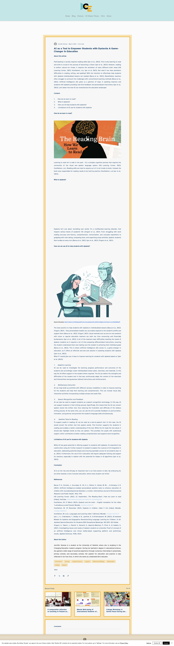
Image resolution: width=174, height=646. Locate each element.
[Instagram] (85, 637)
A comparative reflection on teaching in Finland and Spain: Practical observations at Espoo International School (57, 610)
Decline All (157, 643)
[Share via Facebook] (55, 576)
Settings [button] (148, 643)
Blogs (55, 569)
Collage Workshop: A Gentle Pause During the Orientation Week (115, 610)
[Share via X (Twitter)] (59, 576)
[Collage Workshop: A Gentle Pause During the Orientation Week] (117, 599)
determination (110, 561)
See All (128, 588)
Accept (166, 643)
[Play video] (87, 139)
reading (57, 565)
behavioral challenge (98, 561)
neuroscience (58, 561)
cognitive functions (77, 561)
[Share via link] (68, 576)
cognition (87, 561)
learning (67, 561)
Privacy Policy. (124, 643)
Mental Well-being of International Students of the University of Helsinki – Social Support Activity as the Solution (87, 610)
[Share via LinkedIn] (64, 576)
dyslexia (64, 565)
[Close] (172, 643)
